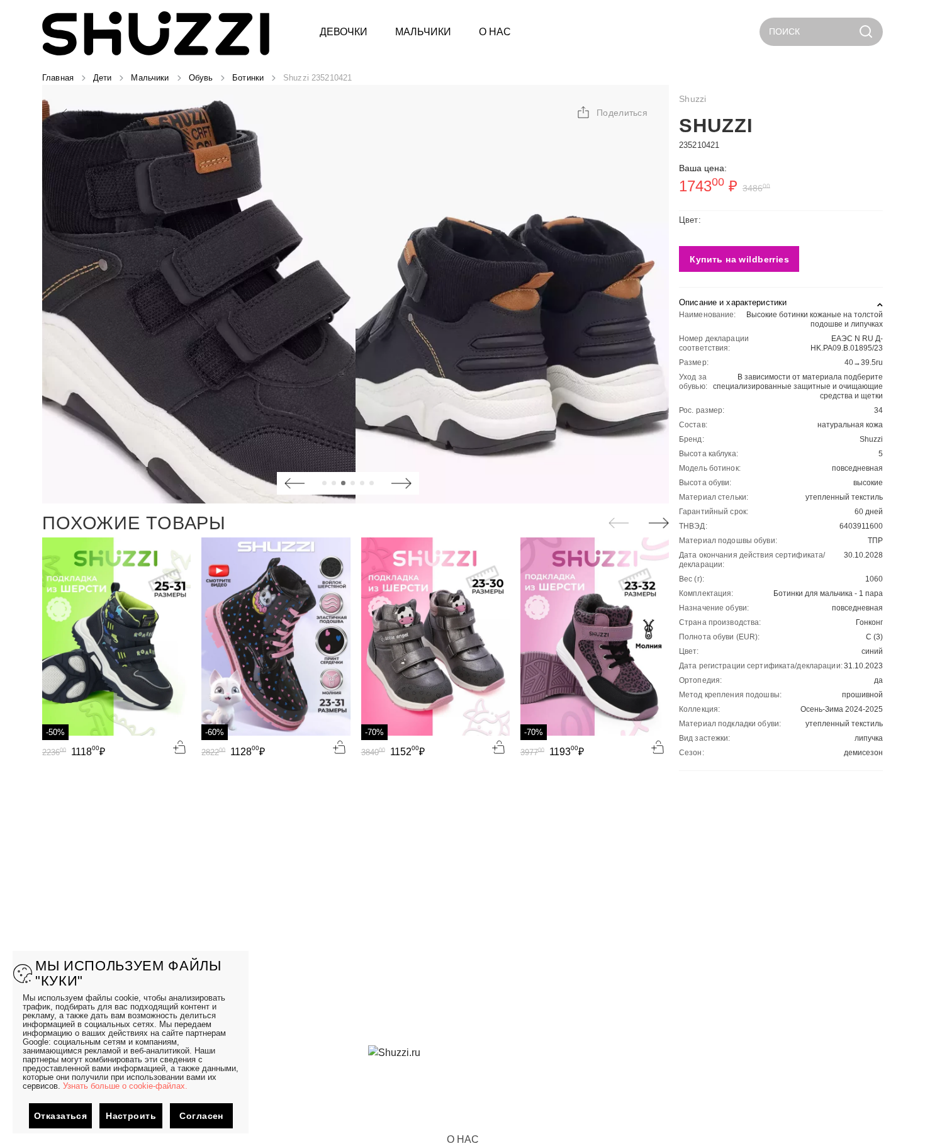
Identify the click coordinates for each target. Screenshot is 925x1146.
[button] (611, 112)
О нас (463, 1139)
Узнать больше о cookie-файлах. (125, 1086)
